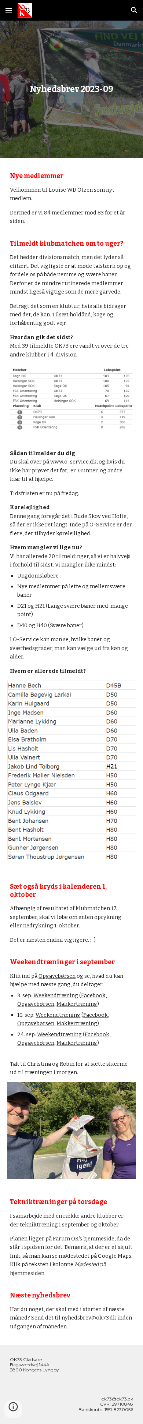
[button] (9, 10)
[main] (71, 89)
